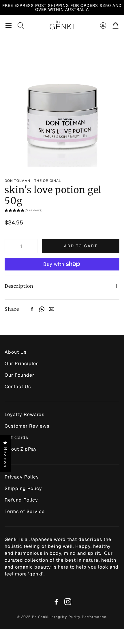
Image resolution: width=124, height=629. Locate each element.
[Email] (51, 309)
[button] (8, 25)
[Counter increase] (32, 246)
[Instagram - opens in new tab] (67, 601)
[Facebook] (32, 309)
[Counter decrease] (10, 246)
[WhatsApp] (41, 309)
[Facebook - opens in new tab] (56, 601)
